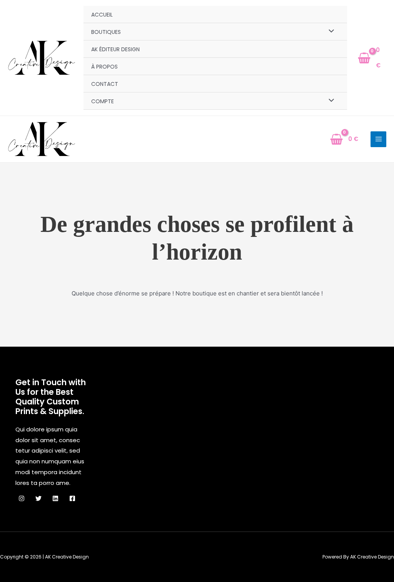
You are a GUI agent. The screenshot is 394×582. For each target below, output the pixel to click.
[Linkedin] (55, 498)
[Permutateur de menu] (329, 31)
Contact (104, 84)
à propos (104, 66)
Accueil (102, 14)
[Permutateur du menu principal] (378, 139)
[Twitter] (38, 498)
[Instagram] (21, 498)
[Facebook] (72, 498)
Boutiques (106, 32)
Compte (102, 101)
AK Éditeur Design (115, 49)
